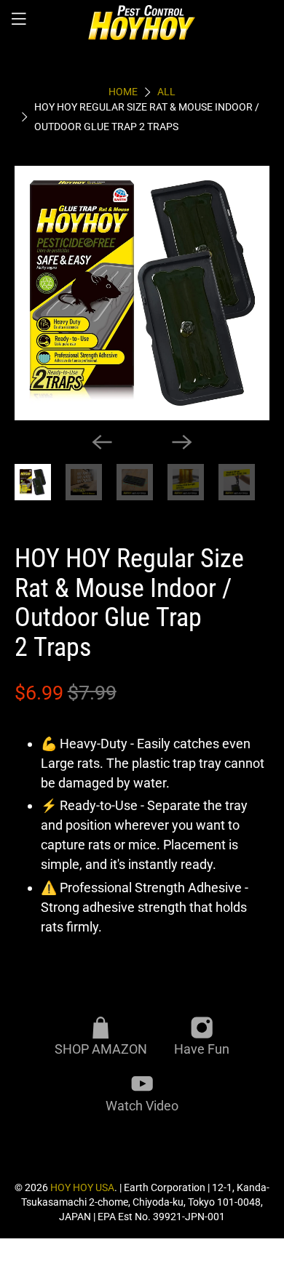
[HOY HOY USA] (142, 22)
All (166, 92)
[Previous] (102, 442)
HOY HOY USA (82, 1187)
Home (123, 92)
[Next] (182, 442)
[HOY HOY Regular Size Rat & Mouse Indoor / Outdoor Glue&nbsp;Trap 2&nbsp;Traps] (142, 293)
